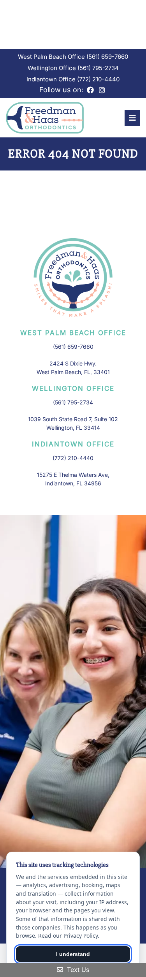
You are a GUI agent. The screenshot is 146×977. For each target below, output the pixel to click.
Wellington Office (52, 68)
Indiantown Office (51, 79)
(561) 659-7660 (107, 56)
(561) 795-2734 (98, 68)
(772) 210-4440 (98, 79)
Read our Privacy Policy (68, 935)
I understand (73, 954)
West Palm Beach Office (52, 56)
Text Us (77, 969)
